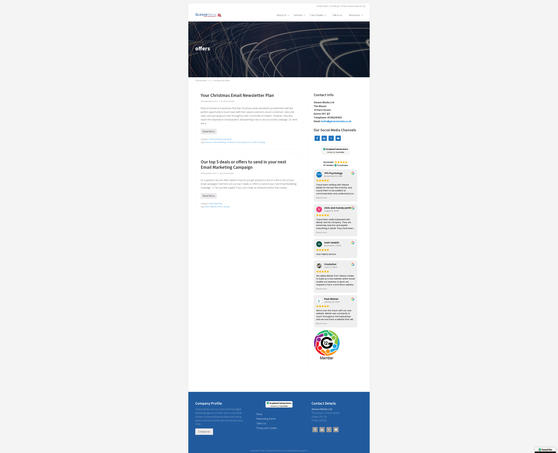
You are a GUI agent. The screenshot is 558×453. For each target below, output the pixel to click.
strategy (262, 142)
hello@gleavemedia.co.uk (336, 121)
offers (255, 142)
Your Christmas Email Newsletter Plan (237, 95)
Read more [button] (321, 198)
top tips (226, 206)
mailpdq (213, 206)
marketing (227, 139)
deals (206, 206)
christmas (231, 142)
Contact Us (204, 431)
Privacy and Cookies (266, 428)
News (259, 414)
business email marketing (215, 142)
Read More (209, 132)
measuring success (244, 142)
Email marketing (215, 139)
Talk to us (261, 423)
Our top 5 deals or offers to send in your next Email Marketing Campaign (243, 164)
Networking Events (266, 418)
